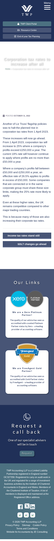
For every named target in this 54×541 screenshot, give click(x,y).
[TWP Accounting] (27, 10)
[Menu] (47, 7)
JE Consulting (40, 532)
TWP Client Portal (28, 24)
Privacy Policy (12, 525)
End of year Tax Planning (28, 36)
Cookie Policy (40, 525)
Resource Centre (28, 30)
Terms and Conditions (27, 528)
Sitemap (26, 525)
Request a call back (27, 429)
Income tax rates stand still (24, 235)
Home (7, 69)
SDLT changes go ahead (32, 244)
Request (27, 453)
